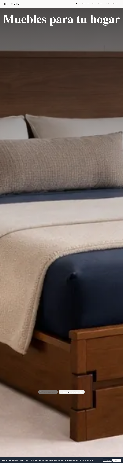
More (114, 4)
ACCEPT (116, 460)
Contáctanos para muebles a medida (72, 392)
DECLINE (107, 460)
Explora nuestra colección (48, 392)
